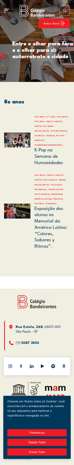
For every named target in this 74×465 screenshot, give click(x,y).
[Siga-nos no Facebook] (21, 366)
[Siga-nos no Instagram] (10, 366)
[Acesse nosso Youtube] (42, 366)
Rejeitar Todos (37, 442)
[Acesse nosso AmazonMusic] (64, 366)
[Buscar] (65, 11)
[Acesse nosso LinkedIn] (32, 366)
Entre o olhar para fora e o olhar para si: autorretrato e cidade (42, 50)
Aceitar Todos (37, 452)
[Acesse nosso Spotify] (53, 366)
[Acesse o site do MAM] (55, 390)
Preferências (37, 432)
